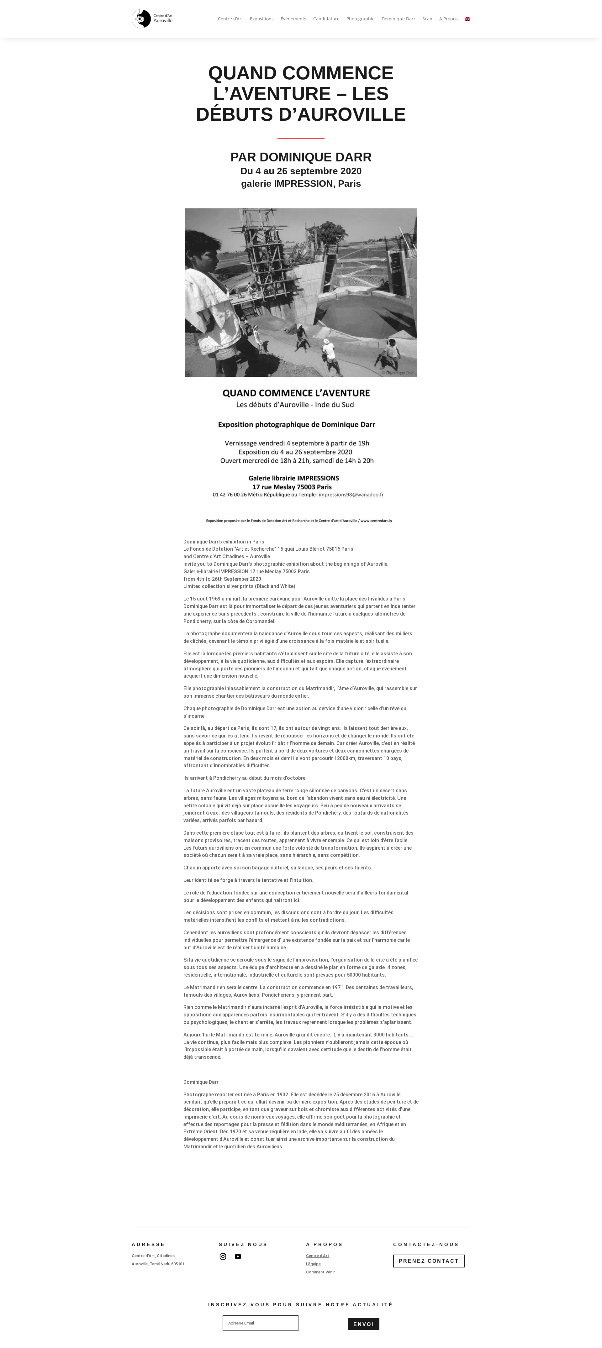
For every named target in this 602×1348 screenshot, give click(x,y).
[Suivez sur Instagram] (223, 1256)
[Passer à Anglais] (467, 19)
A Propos (448, 19)
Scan (427, 19)
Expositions (262, 19)
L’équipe (313, 1263)
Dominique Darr (398, 19)
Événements (293, 19)
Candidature (326, 19)
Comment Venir (320, 1272)
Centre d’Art (230, 19)
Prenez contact (429, 1261)
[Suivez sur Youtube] (238, 1256)
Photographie (360, 19)
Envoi (363, 1324)
